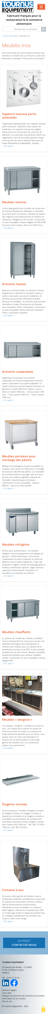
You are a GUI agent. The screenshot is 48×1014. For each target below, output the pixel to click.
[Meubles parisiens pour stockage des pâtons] (22, 432)
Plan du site (7, 1001)
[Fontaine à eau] (24, 864)
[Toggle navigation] (41, 7)
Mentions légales (9, 990)
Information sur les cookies (14, 998)
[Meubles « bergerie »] (22, 695)
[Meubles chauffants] (22, 608)
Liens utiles (7, 993)
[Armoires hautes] (22, 260)
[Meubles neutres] (22, 178)
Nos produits (14, 36)
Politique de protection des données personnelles (23, 995)
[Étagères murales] (22, 780)
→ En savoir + (8, 146)
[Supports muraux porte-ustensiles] (24, 88)
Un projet (24, 943)
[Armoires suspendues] (22, 347)
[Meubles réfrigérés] (22, 520)
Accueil (5, 36)
